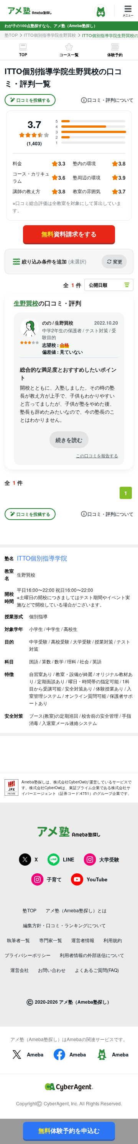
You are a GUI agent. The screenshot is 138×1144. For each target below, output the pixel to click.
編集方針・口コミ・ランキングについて (64, 925)
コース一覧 (69, 54)
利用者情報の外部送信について (92, 955)
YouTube (97, 879)
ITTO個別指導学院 (42, 558)
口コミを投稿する (33, 100)
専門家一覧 (50, 940)
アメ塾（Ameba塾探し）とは (76, 910)
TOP (23, 54)
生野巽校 (26, 303)
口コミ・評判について (110, 100)
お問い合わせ (52, 970)
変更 (117, 261)
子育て (54, 879)
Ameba (35, 1054)
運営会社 (19, 970)
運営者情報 (82, 940)
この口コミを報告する (97, 455)
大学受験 (109, 859)
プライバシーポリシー (28, 955)
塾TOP (11, 35)
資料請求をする (69, 233)
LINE (68, 859)
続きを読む (69, 440)
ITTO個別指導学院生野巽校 (50, 35)
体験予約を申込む (69, 1130)
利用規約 (113, 940)
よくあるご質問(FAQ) (97, 970)
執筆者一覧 (18, 940)
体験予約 (115, 54)
